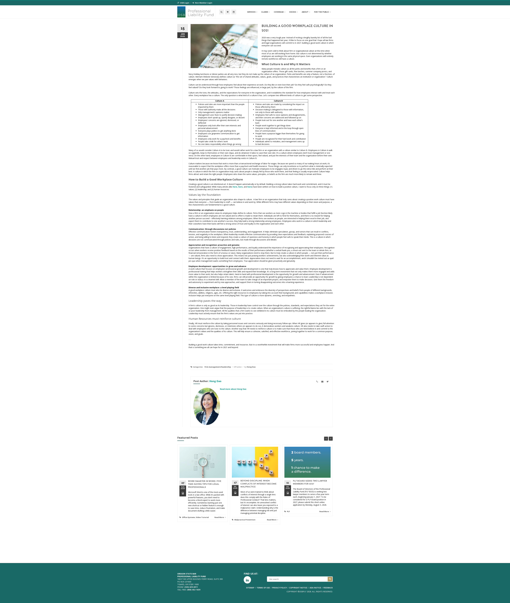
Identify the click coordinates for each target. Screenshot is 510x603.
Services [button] (251, 12)
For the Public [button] (321, 12)
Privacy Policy (279, 587)
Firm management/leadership (218, 367)
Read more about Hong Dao (233, 389)
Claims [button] (264, 12)
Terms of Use (263, 587)
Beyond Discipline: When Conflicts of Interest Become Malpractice (259, 484)
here (235, 186)
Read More (219, 517)
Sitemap (250, 587)
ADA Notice (315, 587)
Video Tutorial (202, 517)
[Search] (221, 12)
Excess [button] (292, 12)
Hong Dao (251, 367)
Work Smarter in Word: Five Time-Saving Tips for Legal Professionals (204, 484)
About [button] (305, 12)
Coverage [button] (279, 12)
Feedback (328, 587)
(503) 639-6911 (191, 587)
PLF (288, 511)
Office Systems (188, 517)
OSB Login (184, 3)
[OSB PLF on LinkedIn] (247, 579)
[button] (227, 12)
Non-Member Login (203, 3)
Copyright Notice (298, 587)
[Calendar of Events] (233, 12)
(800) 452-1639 (193, 589)
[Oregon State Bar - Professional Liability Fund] (196, 12)
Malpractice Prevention (244, 519)
